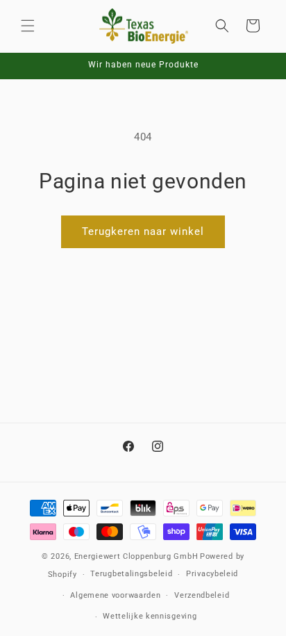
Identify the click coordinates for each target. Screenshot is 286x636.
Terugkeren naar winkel (143, 231)
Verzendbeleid (201, 595)
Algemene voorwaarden (115, 595)
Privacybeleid (212, 573)
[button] (27, 25)
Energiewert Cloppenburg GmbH (136, 556)
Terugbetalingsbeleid (131, 573)
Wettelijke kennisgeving (149, 616)
